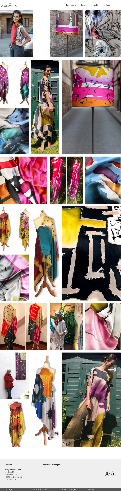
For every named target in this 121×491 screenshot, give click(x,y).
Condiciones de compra (51, 465)
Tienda (83, 5)
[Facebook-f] (113, 473)
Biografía (94, 5)
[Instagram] (107, 473)
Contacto (106, 5)
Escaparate (71, 5)
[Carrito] (115, 5)
